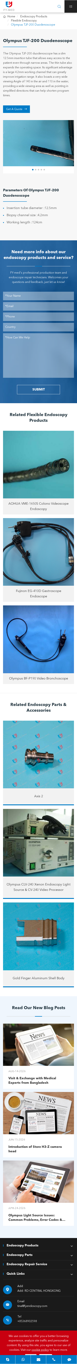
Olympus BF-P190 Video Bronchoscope (38, 678)
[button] (32, 169)
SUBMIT (38, 389)
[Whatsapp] (23, 1359)
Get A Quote (16, 109)
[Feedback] (69, 1359)
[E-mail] (38, 1359)
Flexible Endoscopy (24, 20)
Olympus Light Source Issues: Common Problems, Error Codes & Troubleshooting (35, 1218)
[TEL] (53, 1359)
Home (11, 16)
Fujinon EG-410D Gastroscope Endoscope (38, 593)
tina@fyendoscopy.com (32, 1306)
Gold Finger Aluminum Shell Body (38, 978)
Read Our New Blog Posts (38, 1008)
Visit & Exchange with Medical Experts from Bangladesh (32, 1080)
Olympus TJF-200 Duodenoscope (33, 24)
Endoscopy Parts (20, 1255)
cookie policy (40, 1350)
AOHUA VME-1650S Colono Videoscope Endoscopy (38, 506)
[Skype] (7, 1359)
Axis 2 (38, 796)
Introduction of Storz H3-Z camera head (35, 1149)
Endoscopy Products (33, 16)
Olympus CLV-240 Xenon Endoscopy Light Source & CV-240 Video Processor (39, 887)
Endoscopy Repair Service (27, 1264)
